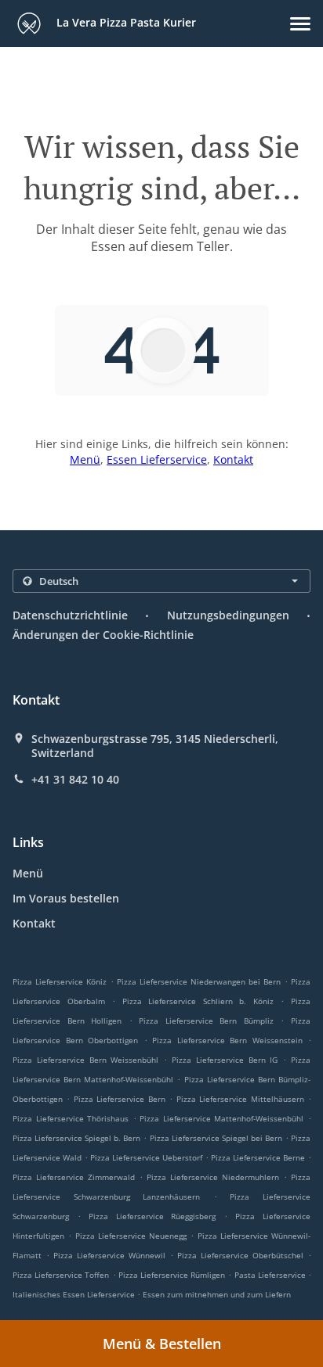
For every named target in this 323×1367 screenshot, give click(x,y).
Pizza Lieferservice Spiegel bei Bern (216, 1137)
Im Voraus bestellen (66, 898)
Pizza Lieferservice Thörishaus (71, 1118)
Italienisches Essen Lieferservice (75, 1294)
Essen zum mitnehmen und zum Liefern (217, 1294)
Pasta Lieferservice (271, 1274)
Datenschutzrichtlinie (70, 615)
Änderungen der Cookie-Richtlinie (103, 634)
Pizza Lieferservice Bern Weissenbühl (85, 1059)
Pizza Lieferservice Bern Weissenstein (227, 1040)
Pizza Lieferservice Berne (258, 1157)
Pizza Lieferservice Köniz (60, 981)
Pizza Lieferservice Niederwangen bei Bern (199, 981)
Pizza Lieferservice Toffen (61, 1274)
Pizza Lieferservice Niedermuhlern (213, 1176)
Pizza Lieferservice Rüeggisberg (152, 1216)
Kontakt (233, 459)
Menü (85, 459)
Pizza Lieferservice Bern (119, 1098)
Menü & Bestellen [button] (162, 1343)
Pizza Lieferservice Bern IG (225, 1059)
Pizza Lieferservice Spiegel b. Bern (76, 1137)
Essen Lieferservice (157, 459)
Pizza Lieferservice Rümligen (171, 1274)
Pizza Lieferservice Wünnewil (109, 1255)
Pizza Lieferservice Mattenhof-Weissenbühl (221, 1118)
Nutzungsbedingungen (228, 615)
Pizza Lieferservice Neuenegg (131, 1235)
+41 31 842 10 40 (75, 780)
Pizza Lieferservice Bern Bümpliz (206, 1020)
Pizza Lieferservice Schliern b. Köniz (198, 1001)
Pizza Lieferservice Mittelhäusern (240, 1098)
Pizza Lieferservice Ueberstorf (146, 1157)
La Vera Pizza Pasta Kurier (124, 22)
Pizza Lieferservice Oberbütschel (240, 1255)
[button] (300, 23)
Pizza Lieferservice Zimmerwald (74, 1176)
